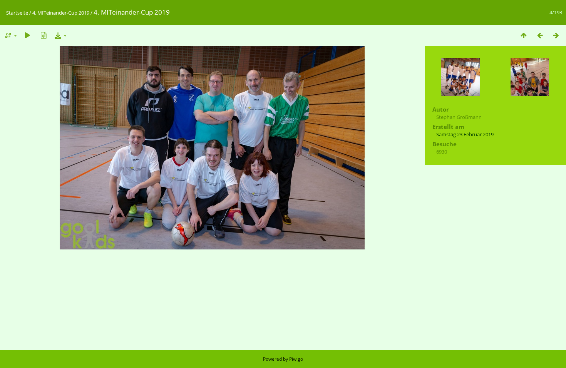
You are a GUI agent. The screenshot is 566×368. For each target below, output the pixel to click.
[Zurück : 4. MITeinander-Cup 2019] (540, 35)
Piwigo (296, 359)
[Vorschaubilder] (524, 35)
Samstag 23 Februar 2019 (465, 134)
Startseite (17, 12)
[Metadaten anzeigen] (43, 35)
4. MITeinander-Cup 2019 (60, 12)
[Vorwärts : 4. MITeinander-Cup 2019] (556, 35)
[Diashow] (27, 35)
